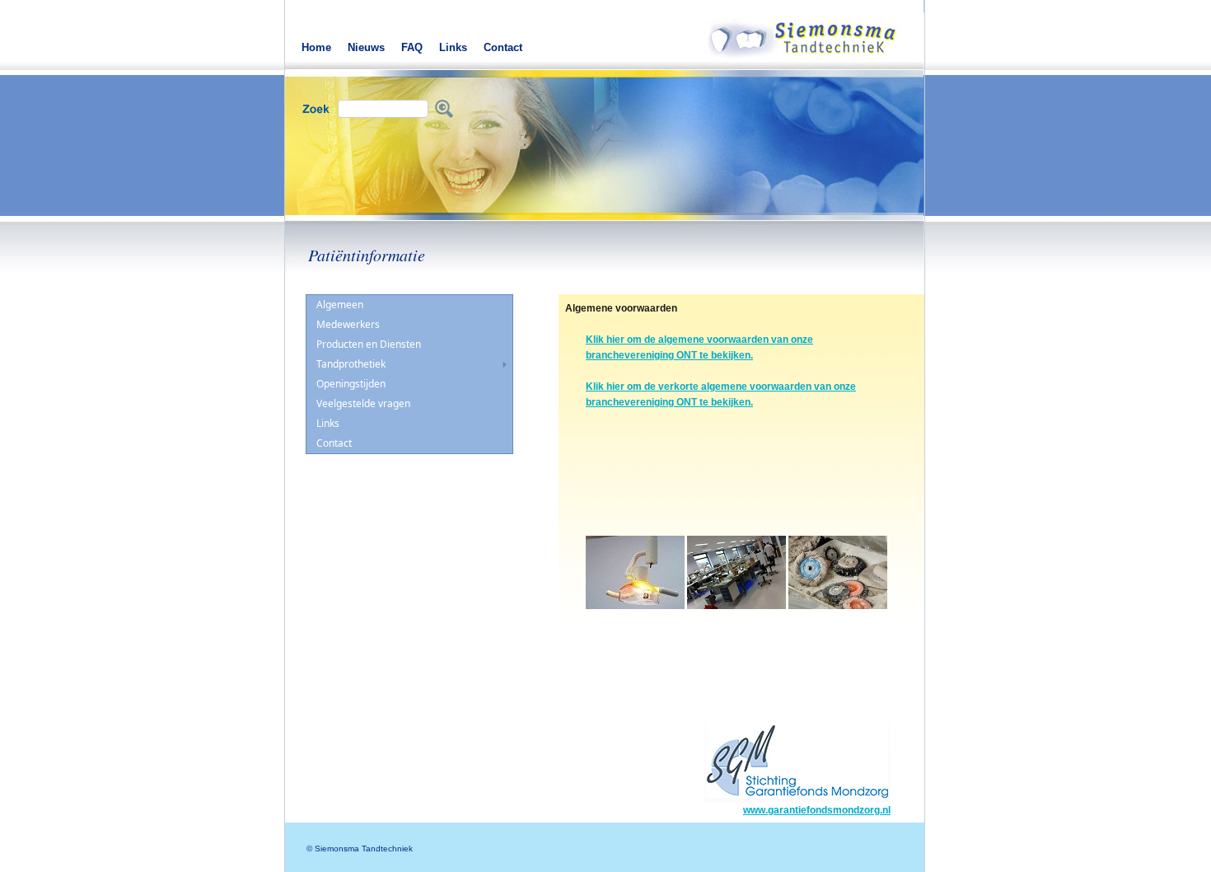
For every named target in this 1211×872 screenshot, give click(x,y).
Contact (503, 47)
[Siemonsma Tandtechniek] (814, 58)
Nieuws (366, 47)
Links (453, 47)
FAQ (412, 47)
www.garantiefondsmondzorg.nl (817, 810)
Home (316, 47)
